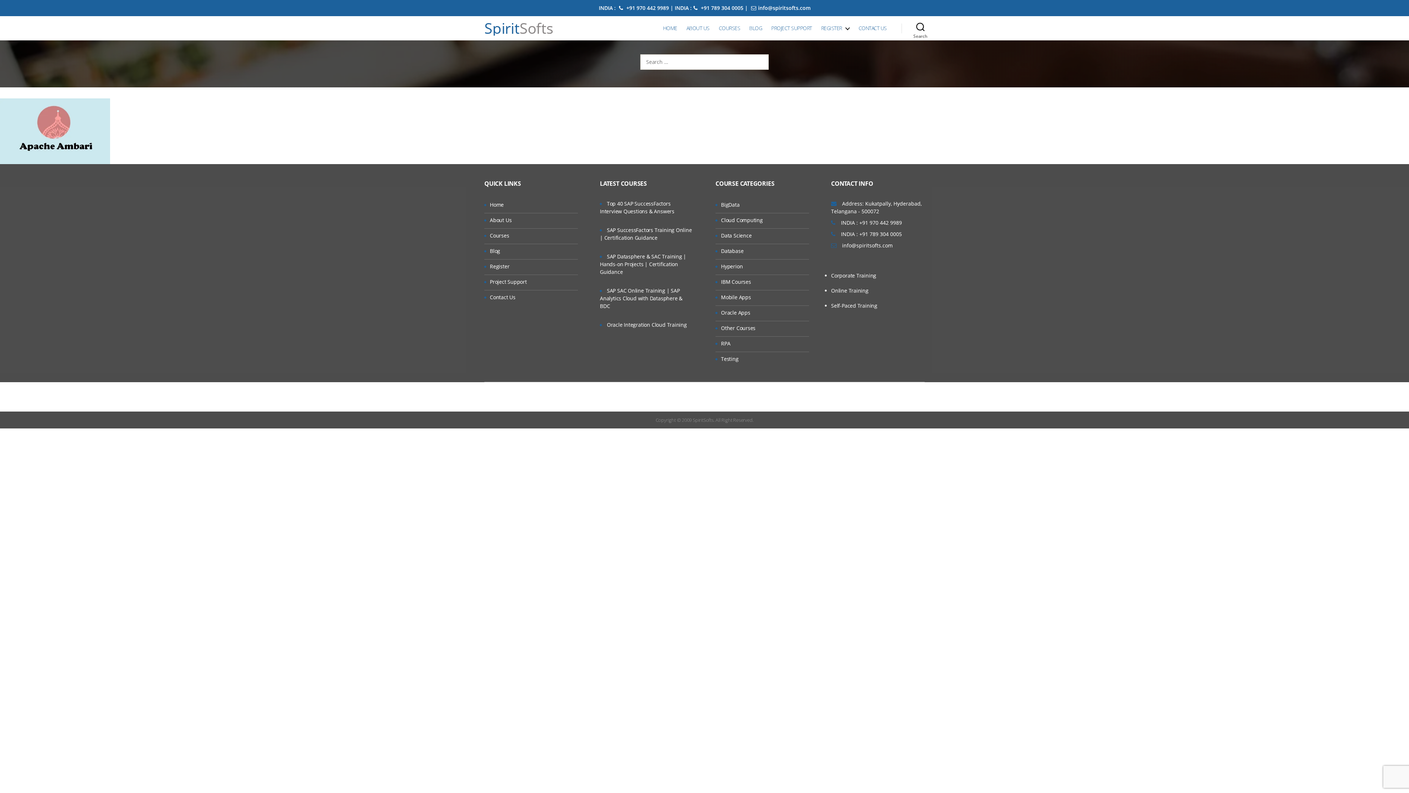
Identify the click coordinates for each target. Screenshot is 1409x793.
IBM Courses (736, 281)
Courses (729, 28)
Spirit (518, 28)
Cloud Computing (742, 220)
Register (831, 28)
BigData (730, 204)
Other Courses (738, 328)
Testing (730, 358)
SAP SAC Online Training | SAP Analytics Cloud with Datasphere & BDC (641, 298)
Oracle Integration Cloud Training (647, 324)
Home (670, 28)
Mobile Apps (736, 297)
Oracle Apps (735, 312)
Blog (755, 28)
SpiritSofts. (703, 420)
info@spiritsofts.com (784, 7)
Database (732, 250)
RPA (725, 343)
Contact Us (873, 28)
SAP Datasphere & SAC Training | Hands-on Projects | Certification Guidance (643, 264)
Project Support (791, 28)
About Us (698, 28)
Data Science (736, 235)
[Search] (920, 28)
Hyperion (732, 266)
